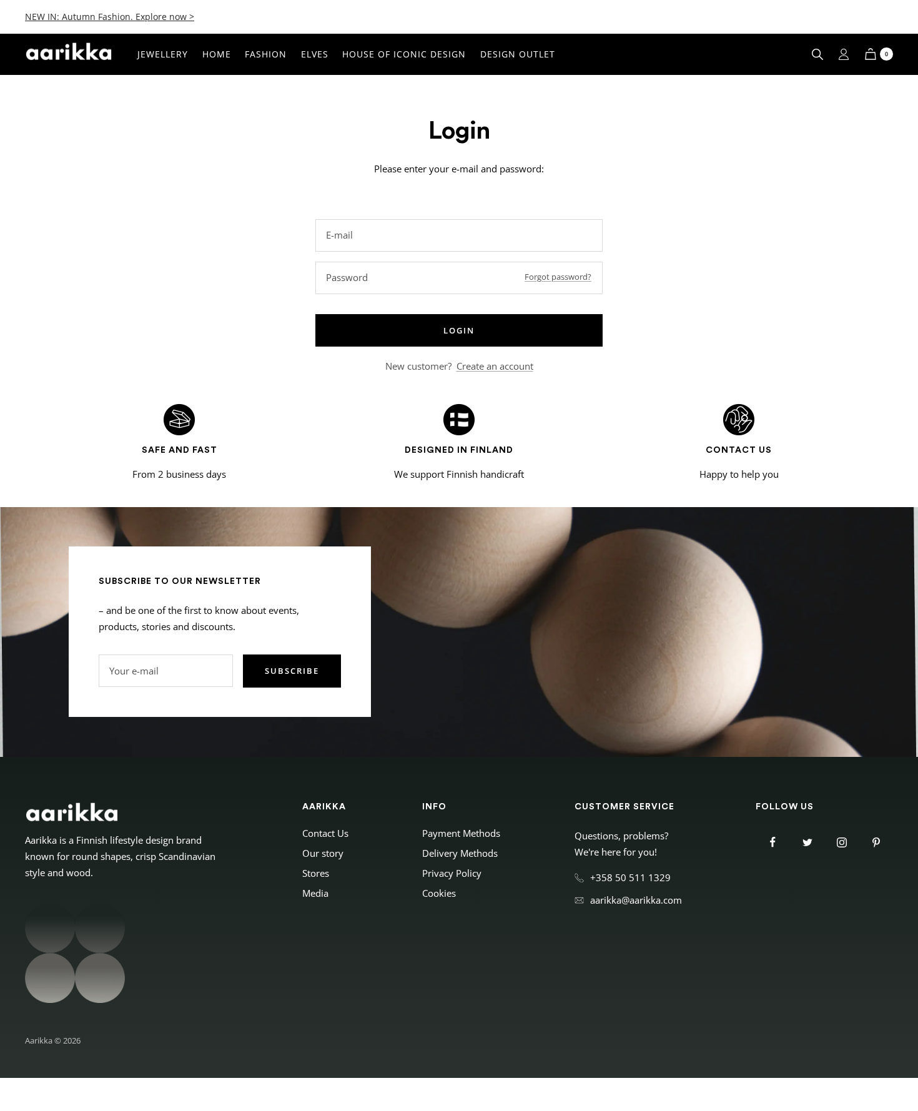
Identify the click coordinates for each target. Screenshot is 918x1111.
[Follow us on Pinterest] (876, 842)
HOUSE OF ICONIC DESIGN (404, 54)
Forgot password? (558, 276)
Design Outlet (517, 54)
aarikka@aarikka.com (636, 900)
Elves (314, 54)
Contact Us (325, 833)
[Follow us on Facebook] (773, 842)
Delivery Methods (460, 853)
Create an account (495, 366)
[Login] (843, 54)
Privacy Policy (451, 873)
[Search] (817, 54)
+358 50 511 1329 (630, 877)
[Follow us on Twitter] (807, 842)
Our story (322, 853)
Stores (315, 873)
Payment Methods (461, 833)
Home (216, 54)
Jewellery (162, 54)
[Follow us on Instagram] (841, 842)
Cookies (439, 893)
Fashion (266, 54)
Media (315, 893)
